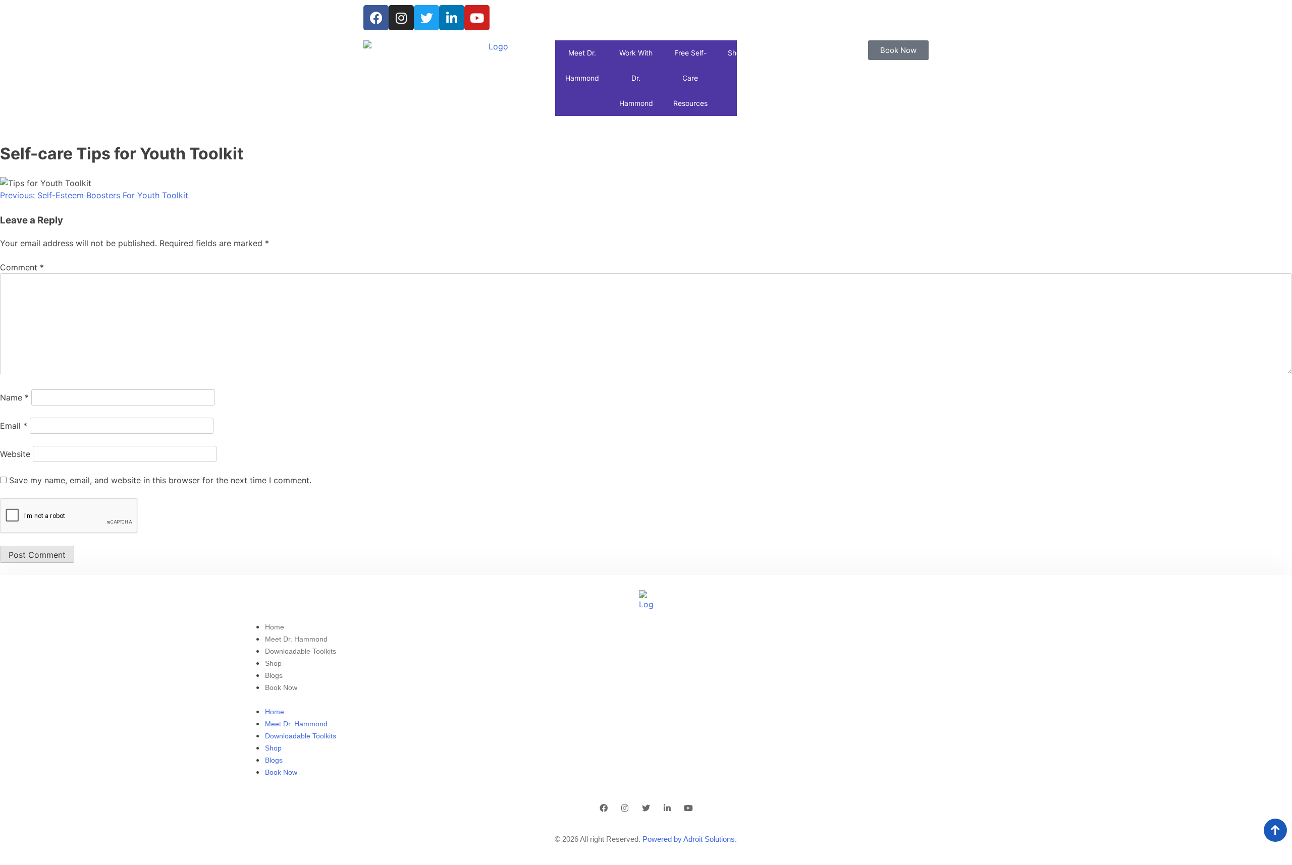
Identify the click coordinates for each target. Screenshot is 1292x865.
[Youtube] (477, 17)
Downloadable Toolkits (300, 651)
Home (274, 627)
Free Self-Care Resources (690, 77)
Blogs (274, 675)
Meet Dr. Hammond (582, 65)
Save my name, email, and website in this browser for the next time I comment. (160, 480)
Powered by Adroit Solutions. (689, 839)
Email (13, 426)
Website (15, 454)
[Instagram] (401, 17)
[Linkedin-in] (451, 17)
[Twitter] (426, 17)
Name (14, 397)
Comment (22, 267)
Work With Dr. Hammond (636, 77)
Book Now (281, 687)
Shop (736, 52)
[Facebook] (376, 17)
